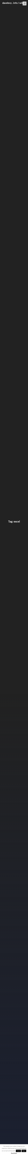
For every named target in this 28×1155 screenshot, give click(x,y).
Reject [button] (23, 1150)
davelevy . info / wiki (13, 3)
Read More (14, 1153)
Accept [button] (18, 1150)
